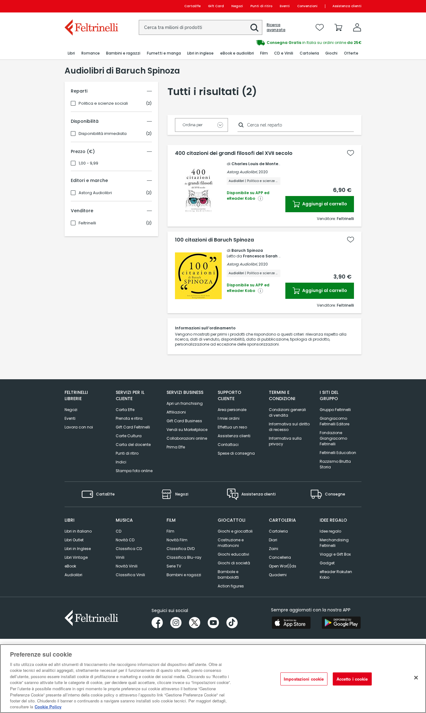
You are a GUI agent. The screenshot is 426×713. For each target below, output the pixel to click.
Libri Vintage (76, 557)
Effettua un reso (232, 427)
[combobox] (200, 27)
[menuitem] (71, 53)
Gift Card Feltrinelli (133, 427)
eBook (70, 566)
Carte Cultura (129, 435)
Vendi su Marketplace (187, 429)
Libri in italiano (78, 531)
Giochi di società (234, 563)
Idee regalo (330, 531)
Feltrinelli (87, 223)
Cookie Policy (48, 707)
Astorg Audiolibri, (242, 172)
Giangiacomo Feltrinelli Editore (334, 421)
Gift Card (216, 6)
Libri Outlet (74, 540)
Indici (121, 462)
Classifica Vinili (130, 574)
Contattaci (228, 444)
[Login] (357, 27)
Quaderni (278, 574)
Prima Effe (176, 447)
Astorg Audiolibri (95, 192)
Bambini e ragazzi (184, 574)
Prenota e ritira (129, 418)
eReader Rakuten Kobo (336, 574)
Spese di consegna (236, 453)
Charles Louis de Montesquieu (261, 163)
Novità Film (177, 540)
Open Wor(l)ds (282, 566)
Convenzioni (307, 6)
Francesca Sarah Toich (266, 256)
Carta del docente (133, 444)
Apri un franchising (185, 403)
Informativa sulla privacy (285, 441)
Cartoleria (278, 531)
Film (170, 531)
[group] (243, 42)
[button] (254, 28)
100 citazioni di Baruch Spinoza (214, 240)
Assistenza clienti (346, 6)
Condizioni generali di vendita (287, 412)
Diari (273, 540)
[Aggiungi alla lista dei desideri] (350, 153)
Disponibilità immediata (103, 133)
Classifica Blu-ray (184, 557)
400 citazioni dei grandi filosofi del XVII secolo (234, 153)
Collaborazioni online (187, 438)
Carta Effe (125, 409)
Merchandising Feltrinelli (334, 542)
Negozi (237, 6)
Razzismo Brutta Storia (335, 464)
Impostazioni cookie (304, 679)
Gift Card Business (184, 420)
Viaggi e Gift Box (335, 554)
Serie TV (174, 566)
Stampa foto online (134, 470)
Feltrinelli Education (338, 452)
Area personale (232, 409)
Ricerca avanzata (276, 27)
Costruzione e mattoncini (231, 542)
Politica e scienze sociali (103, 103)
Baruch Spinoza (247, 250)
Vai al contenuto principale (91, 6)
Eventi (285, 6)
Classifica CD (129, 548)
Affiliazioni (176, 412)
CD (118, 531)
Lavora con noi (79, 427)
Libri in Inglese (78, 548)
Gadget (327, 563)
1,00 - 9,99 (88, 163)
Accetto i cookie (352, 679)
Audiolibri (73, 574)
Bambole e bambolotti (228, 574)
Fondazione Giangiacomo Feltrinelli (333, 438)
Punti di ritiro (261, 6)
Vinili (120, 557)
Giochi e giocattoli (235, 531)
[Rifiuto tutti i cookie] (416, 678)
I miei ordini (229, 418)
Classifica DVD (181, 548)
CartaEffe (192, 6)
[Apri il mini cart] (338, 27)
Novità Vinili (127, 566)
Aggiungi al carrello (324, 204)
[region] (213, 678)
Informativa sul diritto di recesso (289, 426)
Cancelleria (280, 557)
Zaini (273, 548)
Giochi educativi (233, 554)
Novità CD (125, 540)
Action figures (231, 586)
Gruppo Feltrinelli (335, 409)
